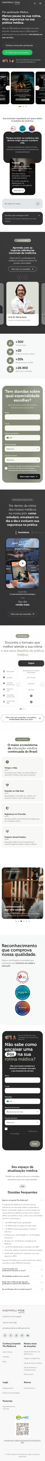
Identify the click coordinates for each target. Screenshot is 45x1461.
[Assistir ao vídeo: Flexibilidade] (22, 563)
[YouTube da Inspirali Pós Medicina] (27, 1335)
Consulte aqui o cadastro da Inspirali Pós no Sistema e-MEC (22, 1441)
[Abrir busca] (34, 3)
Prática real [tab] (39, 532)
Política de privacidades (11, 1393)
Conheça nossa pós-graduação (19, 45)
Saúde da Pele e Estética (33, 1363)
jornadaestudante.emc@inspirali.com (16, 1328)
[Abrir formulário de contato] (22, 218)
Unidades (6, 1357)
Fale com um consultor (19, 52)
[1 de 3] (22, 88)
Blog (4, 1361)
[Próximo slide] (37, 88)
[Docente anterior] (19, 277)
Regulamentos (8, 1388)
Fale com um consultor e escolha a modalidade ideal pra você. (21, 718)
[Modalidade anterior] (19, 683)
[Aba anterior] (9, 563)
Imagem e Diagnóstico (32, 1358)
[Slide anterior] (8, 88)
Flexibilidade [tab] (23, 532)
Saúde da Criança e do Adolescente (32, 1352)
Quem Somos (7, 1352)
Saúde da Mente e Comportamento (30, 1368)
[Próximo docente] (25, 277)
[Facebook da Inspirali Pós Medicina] (10, 1335)
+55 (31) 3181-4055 (10, 1323)
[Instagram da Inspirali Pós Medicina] (5, 1335)
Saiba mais (17, 190)
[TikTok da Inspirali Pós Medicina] (16, 1335)
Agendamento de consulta (9, 1407)
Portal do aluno (29, 1388)
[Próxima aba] (35, 563)
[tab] (20, 106)
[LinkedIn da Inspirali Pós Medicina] (22, 1335)
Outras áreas (28, 1374)
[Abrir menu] (40, 3)
